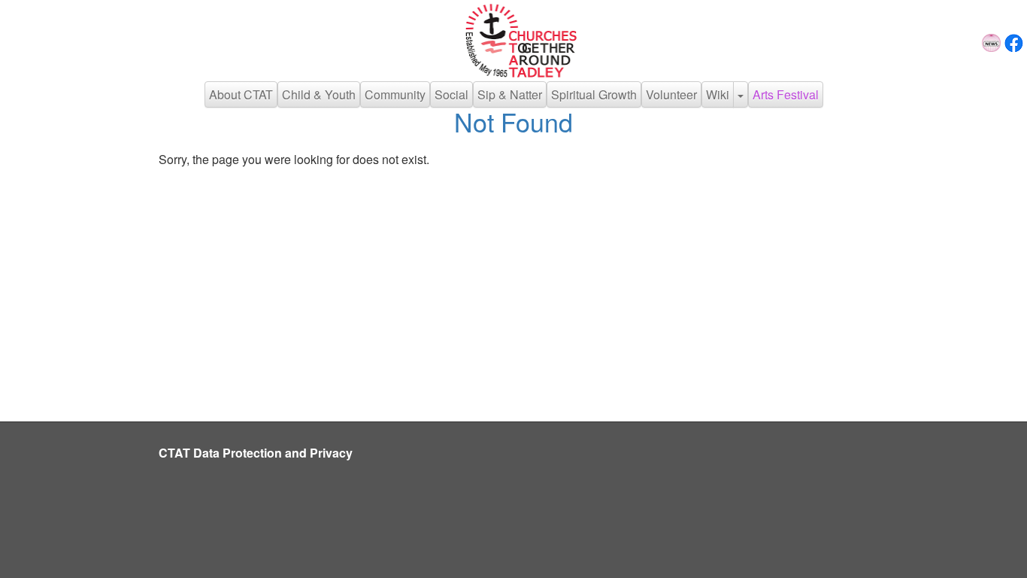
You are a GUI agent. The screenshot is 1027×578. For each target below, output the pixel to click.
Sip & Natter (509, 94)
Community (395, 94)
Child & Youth (319, 94)
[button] (740, 94)
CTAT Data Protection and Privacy (256, 452)
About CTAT (241, 94)
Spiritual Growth (594, 94)
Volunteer (671, 94)
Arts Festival (786, 94)
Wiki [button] (717, 94)
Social (451, 94)
